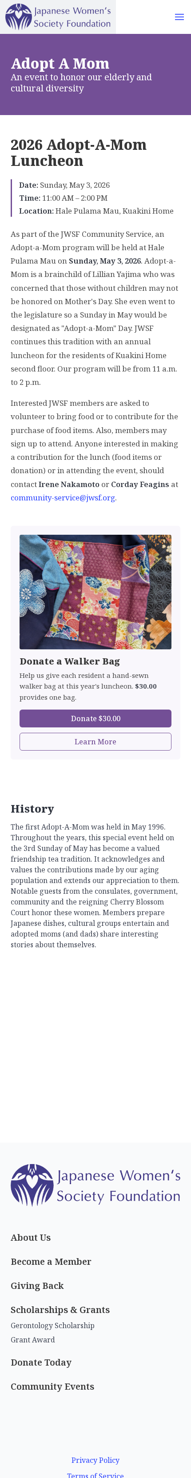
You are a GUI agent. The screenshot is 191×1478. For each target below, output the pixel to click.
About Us (31, 1237)
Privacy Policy (95, 1460)
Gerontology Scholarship (53, 1325)
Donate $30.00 (95, 718)
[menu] (179, 17)
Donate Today (41, 1362)
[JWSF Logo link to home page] (58, 17)
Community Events (52, 1386)
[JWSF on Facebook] (95, 1426)
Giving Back (37, 1286)
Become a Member (51, 1261)
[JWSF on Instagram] (95, 1444)
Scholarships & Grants (60, 1310)
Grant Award (33, 1340)
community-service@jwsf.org (63, 497)
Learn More (95, 742)
